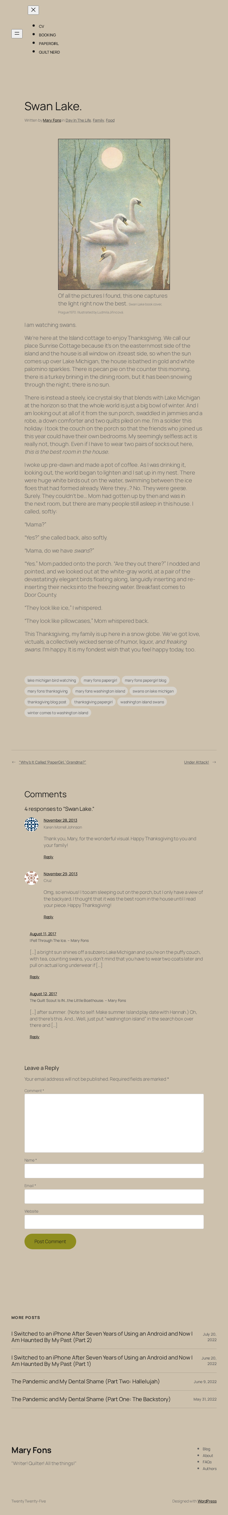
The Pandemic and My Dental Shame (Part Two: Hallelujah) (85, 1381)
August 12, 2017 (43, 993)
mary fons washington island (100, 691)
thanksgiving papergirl (93, 701)
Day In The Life (78, 120)
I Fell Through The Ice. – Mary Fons (59, 940)
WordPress (207, 1501)
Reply (49, 856)
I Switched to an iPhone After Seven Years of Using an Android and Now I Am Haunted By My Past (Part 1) (102, 1361)
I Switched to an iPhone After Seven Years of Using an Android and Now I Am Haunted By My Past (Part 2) (102, 1337)
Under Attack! (196, 762)
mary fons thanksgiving (48, 691)
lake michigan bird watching (52, 680)
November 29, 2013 (61, 873)
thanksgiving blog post (47, 701)
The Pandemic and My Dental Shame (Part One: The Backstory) (91, 1399)
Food (110, 120)
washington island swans (142, 701)
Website (31, 1211)
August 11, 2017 (43, 933)
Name (30, 1160)
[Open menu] (17, 33)
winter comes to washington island (58, 712)
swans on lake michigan (153, 691)
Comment (34, 1090)
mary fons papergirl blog (146, 680)
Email (30, 1185)
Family (98, 120)
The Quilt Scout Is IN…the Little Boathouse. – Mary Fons (78, 1000)
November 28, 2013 (60, 820)
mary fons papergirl (100, 680)
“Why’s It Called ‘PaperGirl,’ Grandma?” (52, 762)
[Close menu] (33, 10)
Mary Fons (52, 120)
